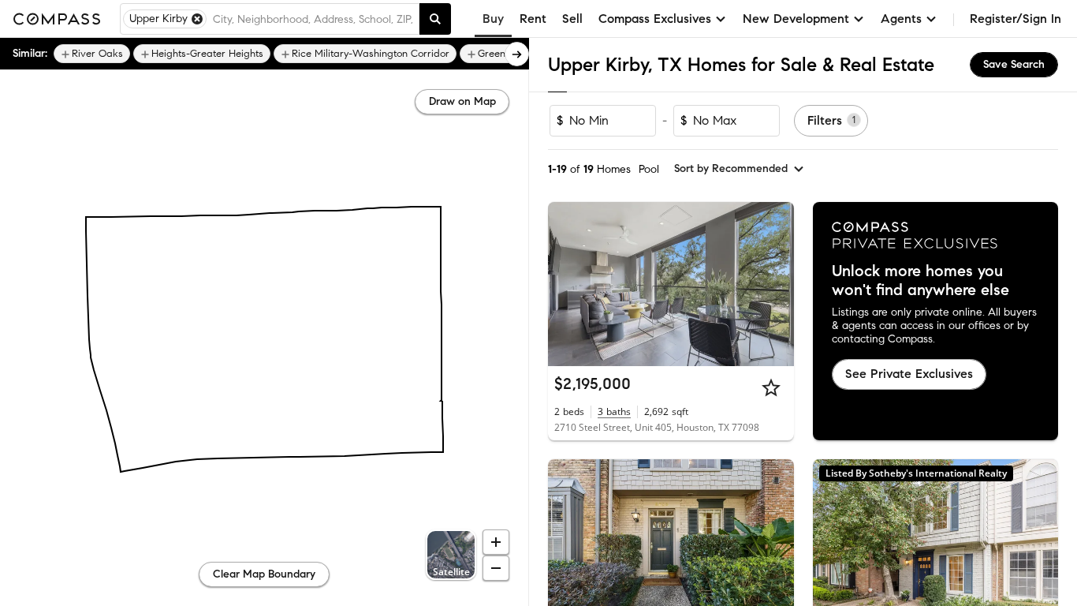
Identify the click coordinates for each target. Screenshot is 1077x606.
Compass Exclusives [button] (654, 18)
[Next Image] (775, 284)
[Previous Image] (566, 284)
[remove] (197, 19)
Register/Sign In (1015, 18)
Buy (493, 18)
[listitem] (92, 53)
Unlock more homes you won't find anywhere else (920, 281)
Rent (533, 18)
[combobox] (313, 19)
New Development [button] (796, 18)
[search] (435, 19)
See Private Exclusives (909, 373)
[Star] (771, 387)
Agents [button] (901, 18)
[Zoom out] (496, 568)
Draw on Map (462, 101)
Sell (572, 18)
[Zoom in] (496, 542)
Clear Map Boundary (264, 574)
